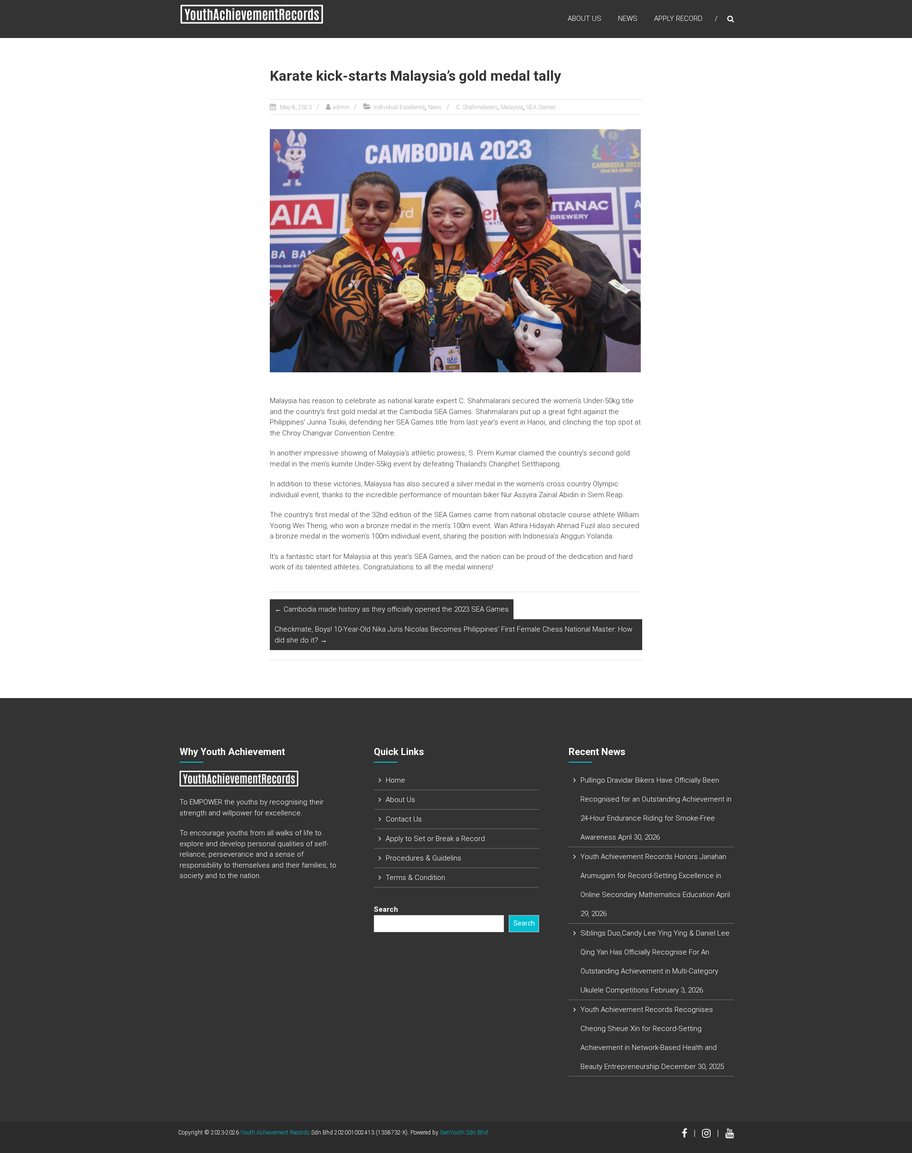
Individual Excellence (399, 107)
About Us (584, 18)
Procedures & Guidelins (423, 858)
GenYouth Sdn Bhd (464, 1132)
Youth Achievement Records (275, 1132)
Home (395, 780)
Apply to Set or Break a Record (435, 838)
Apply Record (678, 18)
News (627, 18)
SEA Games (541, 107)
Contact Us (404, 819)
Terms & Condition (415, 877)
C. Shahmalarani (476, 107)
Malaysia (512, 107)
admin (341, 107)
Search (386, 909)
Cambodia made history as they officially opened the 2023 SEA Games (392, 609)
